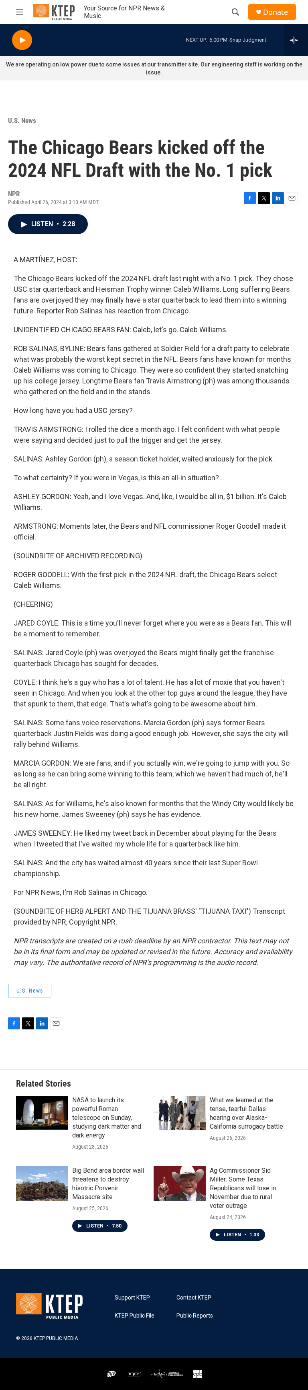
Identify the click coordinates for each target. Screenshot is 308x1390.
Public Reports (194, 1316)
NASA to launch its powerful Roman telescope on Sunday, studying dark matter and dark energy (106, 1117)
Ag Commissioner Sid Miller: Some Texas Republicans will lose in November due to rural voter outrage (243, 1188)
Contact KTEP (193, 1298)
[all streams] (296, 40)
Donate (275, 12)
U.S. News (22, 120)
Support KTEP (132, 1298)
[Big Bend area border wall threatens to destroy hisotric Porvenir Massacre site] (42, 1183)
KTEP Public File (134, 1316)
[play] (22, 40)
